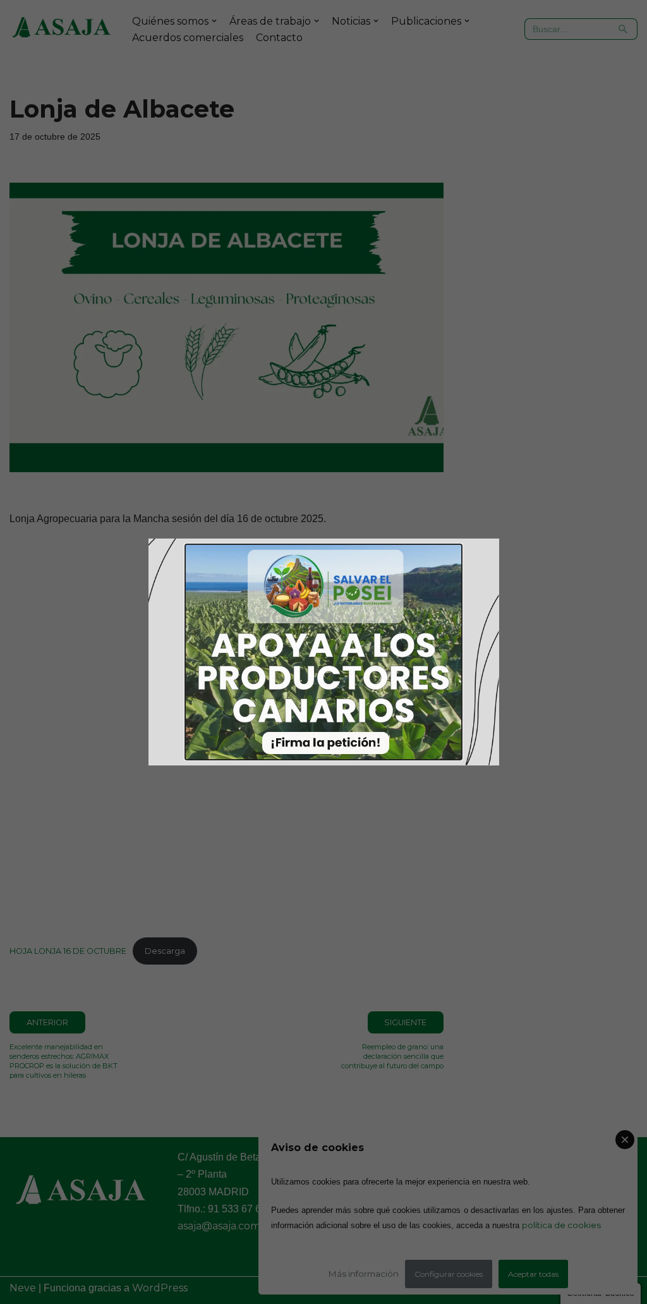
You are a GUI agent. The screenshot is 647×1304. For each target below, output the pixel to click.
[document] (323, 652)
